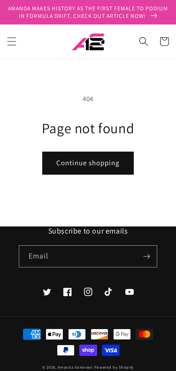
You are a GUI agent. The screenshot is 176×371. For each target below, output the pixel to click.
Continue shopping (88, 162)
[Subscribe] (146, 256)
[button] (11, 41)
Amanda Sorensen (75, 367)
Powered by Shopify (114, 367)
